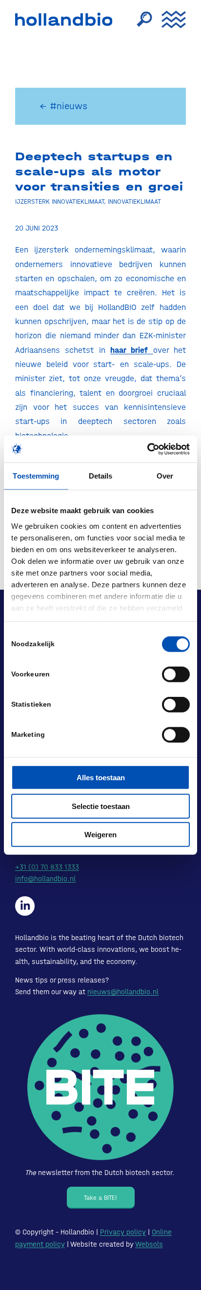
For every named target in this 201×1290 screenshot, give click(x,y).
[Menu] (169, 19)
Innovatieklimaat (134, 201)
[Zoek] (139, 19)
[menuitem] (139, 19)
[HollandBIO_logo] (66, 19)
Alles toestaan (101, 777)
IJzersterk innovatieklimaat (59, 201)
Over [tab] (165, 476)
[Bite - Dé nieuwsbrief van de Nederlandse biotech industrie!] (100, 1087)
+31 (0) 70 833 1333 (47, 867)
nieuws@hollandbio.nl (123, 991)
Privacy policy (123, 1232)
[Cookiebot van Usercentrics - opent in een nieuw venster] (147, 449)
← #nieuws (63, 106)
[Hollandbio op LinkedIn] (25, 906)
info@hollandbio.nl (45, 878)
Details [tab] (101, 476)
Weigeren (100, 834)
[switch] (176, 674)
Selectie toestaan (101, 806)
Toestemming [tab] (36, 476)
